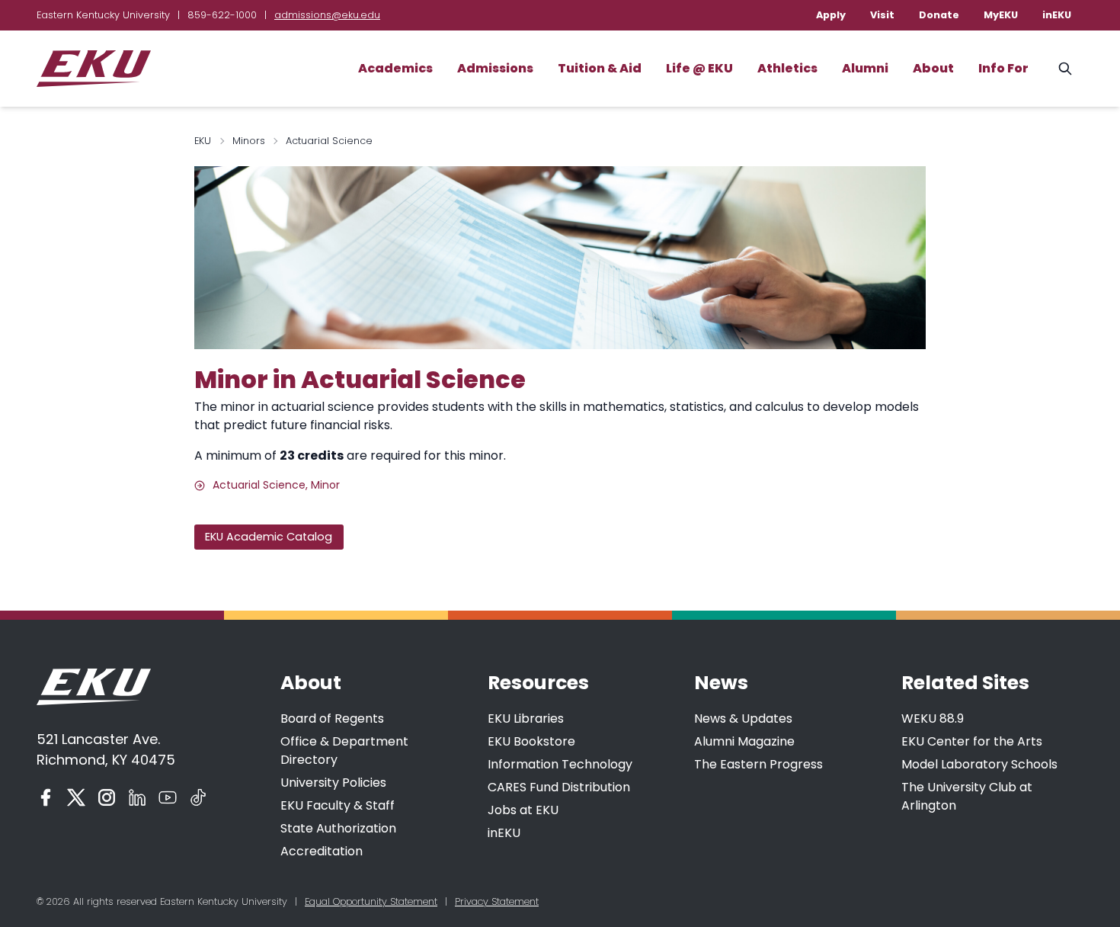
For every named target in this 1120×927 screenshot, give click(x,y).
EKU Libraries (526, 718)
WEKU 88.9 (932, 718)
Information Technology (560, 764)
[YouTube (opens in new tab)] (167, 797)
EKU (202, 140)
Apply (831, 14)
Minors (248, 140)
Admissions (495, 68)
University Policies (333, 782)
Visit (882, 14)
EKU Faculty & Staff (337, 805)
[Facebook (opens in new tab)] (46, 797)
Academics (395, 68)
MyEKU (1001, 14)
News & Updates (743, 718)
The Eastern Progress (758, 764)
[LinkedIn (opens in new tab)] (137, 797)
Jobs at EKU (523, 810)
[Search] (1065, 68)
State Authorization (338, 828)
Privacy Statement (497, 901)
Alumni (865, 68)
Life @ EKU (699, 68)
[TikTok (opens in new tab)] (198, 797)
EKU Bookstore (531, 741)
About (933, 68)
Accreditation (321, 851)
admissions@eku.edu (327, 14)
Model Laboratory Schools (979, 764)
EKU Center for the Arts (971, 741)
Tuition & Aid (600, 68)
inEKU (1056, 14)
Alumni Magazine (744, 741)
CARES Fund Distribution (559, 787)
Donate (939, 14)
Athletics (787, 68)
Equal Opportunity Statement (371, 901)
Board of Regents (332, 718)
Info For (1003, 68)
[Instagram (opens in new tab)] (107, 797)
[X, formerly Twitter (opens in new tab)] (76, 797)
